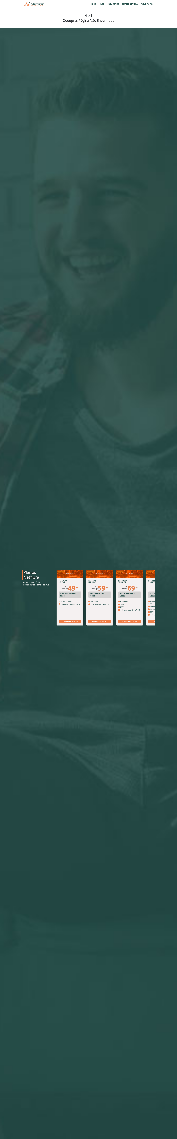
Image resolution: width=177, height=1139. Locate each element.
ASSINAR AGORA (71, 621)
